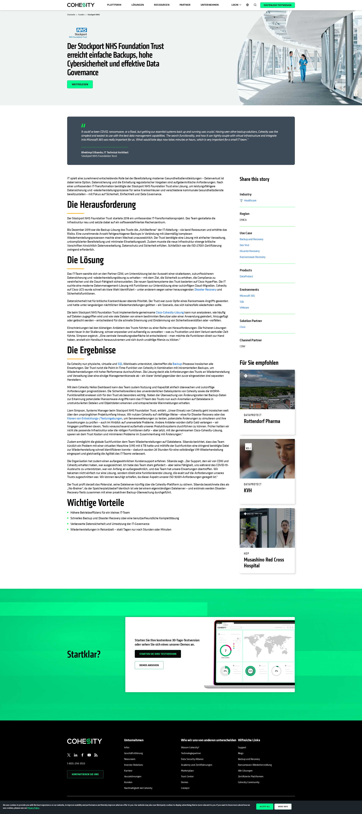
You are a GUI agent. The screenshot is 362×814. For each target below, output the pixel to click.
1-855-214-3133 (76, 763)
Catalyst (185, 788)
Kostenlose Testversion (277, 5)
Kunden (128, 782)
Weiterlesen (82, 83)
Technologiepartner (191, 753)
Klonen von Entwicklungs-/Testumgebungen (94, 418)
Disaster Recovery (205, 289)
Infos (126, 747)
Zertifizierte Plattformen (251, 776)
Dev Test (244, 245)
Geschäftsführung (133, 753)
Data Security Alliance (192, 759)
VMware (244, 307)
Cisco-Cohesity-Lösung (170, 312)
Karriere (128, 770)
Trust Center (187, 776)
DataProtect (246, 276)
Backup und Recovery (249, 759)
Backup (177, 364)
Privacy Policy (33, 808)
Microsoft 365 (247, 295)
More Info (283, 806)
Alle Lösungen (245, 770)
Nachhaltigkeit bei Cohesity (138, 788)
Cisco (242, 327)
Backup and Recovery (251, 239)
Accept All (265, 806)
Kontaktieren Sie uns (85, 774)
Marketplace (187, 770)
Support (242, 747)
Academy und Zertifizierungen (196, 764)
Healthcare (250, 200)
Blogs (241, 753)
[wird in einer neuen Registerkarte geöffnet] (69, 755)
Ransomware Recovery (252, 257)
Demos (184, 782)
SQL (120, 364)
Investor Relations (133, 764)
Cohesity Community (248, 782)
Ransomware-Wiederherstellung (255, 764)
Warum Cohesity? (190, 747)
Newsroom (129, 759)
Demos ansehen (149, 665)
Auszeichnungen (132, 776)
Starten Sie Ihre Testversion (157, 654)
